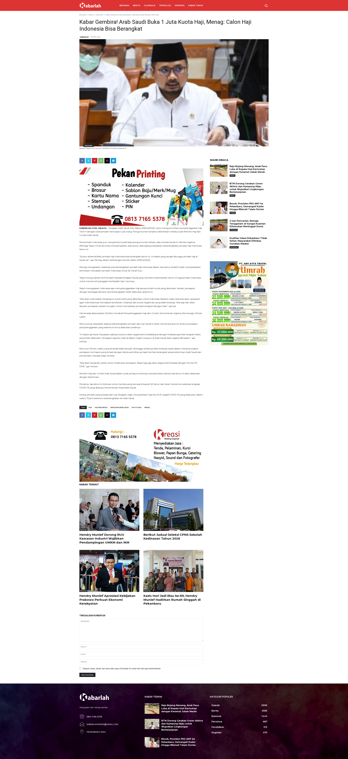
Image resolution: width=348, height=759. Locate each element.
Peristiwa (233, 230)
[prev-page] (211, 253)
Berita (91, 15)
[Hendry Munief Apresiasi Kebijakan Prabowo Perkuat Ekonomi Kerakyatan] (109, 571)
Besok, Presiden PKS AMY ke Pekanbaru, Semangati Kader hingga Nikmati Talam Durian (247, 206)
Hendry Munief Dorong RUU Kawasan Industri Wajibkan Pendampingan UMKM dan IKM (104, 538)
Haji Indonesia (101, 407)
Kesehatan (234, 247)
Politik (232, 213)
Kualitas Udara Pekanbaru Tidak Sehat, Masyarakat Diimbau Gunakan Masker (248, 241)
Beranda (82, 15)
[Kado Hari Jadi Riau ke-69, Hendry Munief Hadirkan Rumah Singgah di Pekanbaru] (173, 571)
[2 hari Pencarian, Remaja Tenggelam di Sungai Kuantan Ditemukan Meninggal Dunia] (219, 225)
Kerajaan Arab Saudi (119, 407)
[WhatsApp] (101, 160)
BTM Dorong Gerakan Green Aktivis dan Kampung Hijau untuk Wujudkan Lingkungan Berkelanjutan (247, 187)
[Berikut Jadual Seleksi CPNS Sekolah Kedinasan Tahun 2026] (173, 510)
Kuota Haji (136, 407)
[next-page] (216, 253)
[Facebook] (82, 160)
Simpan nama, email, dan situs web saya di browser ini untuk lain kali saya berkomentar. (122, 668)
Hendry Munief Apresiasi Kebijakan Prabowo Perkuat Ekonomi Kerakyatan (107, 599)
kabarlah (84, 37)
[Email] (107, 160)
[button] (266, 5)
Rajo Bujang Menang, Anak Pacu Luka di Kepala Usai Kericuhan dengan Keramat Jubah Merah (248, 169)
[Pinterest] (94, 160)
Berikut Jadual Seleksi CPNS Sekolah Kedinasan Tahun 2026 (172, 537)
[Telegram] (113, 160)
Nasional (99, 15)
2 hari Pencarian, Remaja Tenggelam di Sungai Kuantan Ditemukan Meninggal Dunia (247, 224)
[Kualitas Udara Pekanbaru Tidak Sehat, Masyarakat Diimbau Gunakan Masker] (219, 242)
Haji (90, 407)
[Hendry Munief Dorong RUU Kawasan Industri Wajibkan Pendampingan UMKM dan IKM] (109, 510)
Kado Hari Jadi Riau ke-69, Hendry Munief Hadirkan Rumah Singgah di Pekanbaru (172, 599)
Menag (147, 407)
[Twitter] (88, 160)
